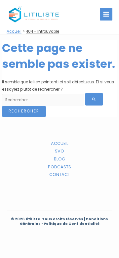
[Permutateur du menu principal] (106, 14)
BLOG (59, 159)
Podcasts (59, 167)
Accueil (59, 143)
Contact (59, 174)
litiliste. (34, 219)
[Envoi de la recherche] (94, 99)
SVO (59, 151)
